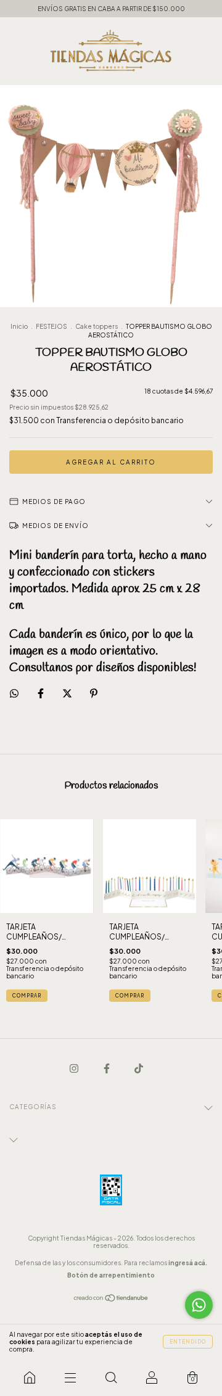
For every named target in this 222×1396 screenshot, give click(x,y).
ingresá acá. (187, 1262)
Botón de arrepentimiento (111, 1275)
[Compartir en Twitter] (67, 693)
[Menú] (70, 1377)
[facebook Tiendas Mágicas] (107, 1068)
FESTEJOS (51, 326)
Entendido (188, 1342)
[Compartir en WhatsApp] (14, 693)
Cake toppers (96, 326)
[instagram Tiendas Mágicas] (74, 1068)
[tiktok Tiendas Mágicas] (139, 1068)
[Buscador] (111, 1377)
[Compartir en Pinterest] (94, 693)
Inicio (19, 326)
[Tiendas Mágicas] (29, 1377)
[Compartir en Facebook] (41, 693)
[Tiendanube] (111, 1298)
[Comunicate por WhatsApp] (199, 1305)
